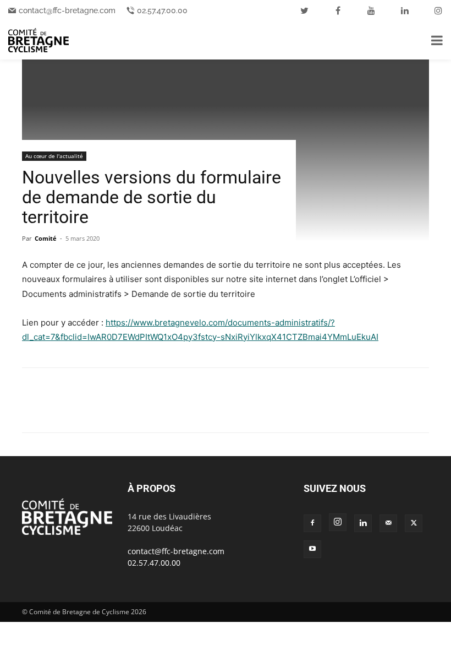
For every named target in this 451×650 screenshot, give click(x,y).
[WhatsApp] (84, 410)
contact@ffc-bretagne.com (67, 10)
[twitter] (304, 10)
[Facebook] (33, 410)
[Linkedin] (109, 410)
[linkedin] (404, 10)
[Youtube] (312, 549)
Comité (46, 238)
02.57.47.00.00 (162, 10)
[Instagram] (337, 522)
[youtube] (371, 10)
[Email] (134, 410)
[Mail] (388, 523)
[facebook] (337, 10)
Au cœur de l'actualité (54, 156)
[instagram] (438, 10)
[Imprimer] (159, 410)
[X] (58, 410)
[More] (185, 410)
